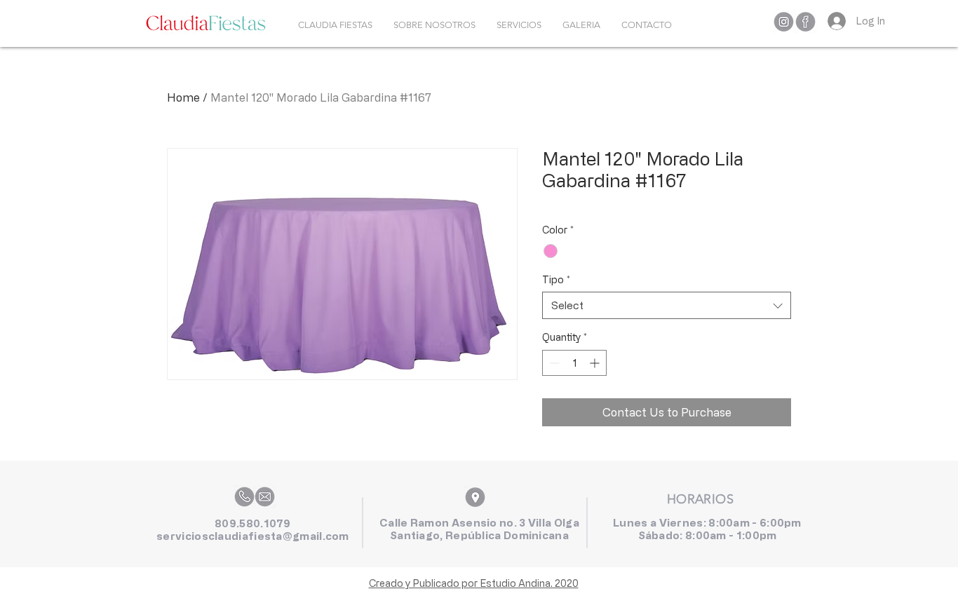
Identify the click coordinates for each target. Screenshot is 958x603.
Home (183, 97)
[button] (519, 25)
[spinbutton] (574, 363)
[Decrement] (553, 363)
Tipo (556, 279)
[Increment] (596, 363)
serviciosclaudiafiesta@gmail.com (252, 536)
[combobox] (666, 305)
